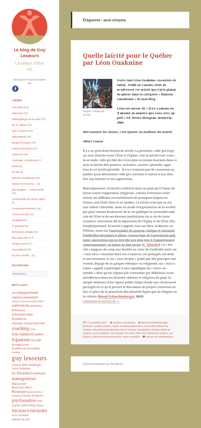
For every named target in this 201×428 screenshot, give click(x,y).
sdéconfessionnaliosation (107, 336)
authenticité (20, 305)
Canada (97, 326)
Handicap (16, 365)
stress (15, 415)
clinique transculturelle (28, 323)
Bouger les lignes (21, 142)
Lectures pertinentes (24, 208)
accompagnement (25, 292)
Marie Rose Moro (22, 387)
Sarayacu (20, 410)
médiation (18, 220)
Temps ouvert (19, 243)
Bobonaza (18, 310)
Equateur (21, 339)
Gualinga (16, 352)
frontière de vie (21, 348)
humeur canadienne (23, 178)
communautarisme (130, 326)
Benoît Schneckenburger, (117, 296)
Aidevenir (17, 113)
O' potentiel (18, 226)
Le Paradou (21, 373)
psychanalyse (24, 400)
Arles (40, 301)
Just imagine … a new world (27, 189)
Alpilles (17, 297)
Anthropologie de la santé (26, 119)
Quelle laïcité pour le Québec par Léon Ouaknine (128, 59)
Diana (15, 166)
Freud (25, 344)
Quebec (16, 405)
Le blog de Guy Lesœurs (30, 52)
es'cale (15, 172)
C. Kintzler (151, 245)
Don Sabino (21, 334)
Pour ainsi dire (20, 237)
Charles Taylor (111, 326)
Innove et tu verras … (24, 183)
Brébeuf (87, 326)
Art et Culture (19, 125)
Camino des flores (22, 148)
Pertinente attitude (22, 232)
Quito (25, 405)
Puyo (40, 401)
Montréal (31, 392)
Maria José (19, 384)
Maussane (19, 391)
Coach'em (17, 154)
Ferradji (16, 344)
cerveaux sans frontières (22, 316)
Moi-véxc (141, 333)
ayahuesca (36, 305)
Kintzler (155, 329)
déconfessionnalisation (106, 329)
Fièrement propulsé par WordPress (103, 364)
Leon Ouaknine (21, 368)
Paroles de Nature (33, 395)
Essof (124, 329)
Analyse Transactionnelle (24, 301)
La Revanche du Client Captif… (29, 199)
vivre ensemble (131, 336)
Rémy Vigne (36, 405)
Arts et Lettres (20, 131)
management (24, 378)
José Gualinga (31, 365)
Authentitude (19, 136)
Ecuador (37, 334)
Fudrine (35, 348)
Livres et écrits (20, 214)
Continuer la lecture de (101, 301)
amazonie (30, 297)
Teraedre (23, 415)
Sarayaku (38, 410)
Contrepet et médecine (25, 160)
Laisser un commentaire (159, 336)
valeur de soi (21, 419)
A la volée (17, 107)
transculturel (19, 249)
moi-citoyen (117, 333)
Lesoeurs (38, 373)
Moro (40, 392)
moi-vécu (130, 333)
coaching (20, 328)
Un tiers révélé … (21, 255)
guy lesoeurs (29, 358)
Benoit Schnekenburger (154, 322)
